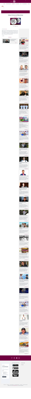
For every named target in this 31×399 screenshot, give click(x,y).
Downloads (21, 384)
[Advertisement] (23, 33)
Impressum (5, 384)
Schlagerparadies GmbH (15, 385)
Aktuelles (14, 41)
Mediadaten (22, 364)
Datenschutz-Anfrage (25, 384)
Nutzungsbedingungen (16, 384)
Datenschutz (8, 384)
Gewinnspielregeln (12, 384)
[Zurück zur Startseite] (2, 6)
